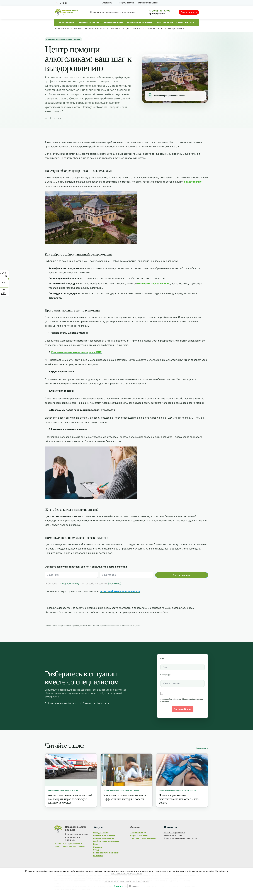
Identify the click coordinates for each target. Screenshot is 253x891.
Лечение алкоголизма (88, 22)
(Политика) (114, 583)
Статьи (77, 39)
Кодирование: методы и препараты (174, 790)
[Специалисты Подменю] (115, 3)
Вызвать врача (189, 12)
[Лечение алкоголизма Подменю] (100, 22)
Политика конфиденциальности (68, 843)
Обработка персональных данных (69, 846)
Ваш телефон (165, 675)
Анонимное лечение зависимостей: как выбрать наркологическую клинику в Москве (70, 798)
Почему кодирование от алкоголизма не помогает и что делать (179, 798)
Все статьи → (202, 748)
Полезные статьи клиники (148, 3)
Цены (158, 22)
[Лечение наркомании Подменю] (124, 22)
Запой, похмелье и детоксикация (117, 790)
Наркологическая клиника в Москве (74, 28)
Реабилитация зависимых (139, 22)
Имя (162, 658)
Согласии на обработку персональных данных (126, 881)
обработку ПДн (71, 583)
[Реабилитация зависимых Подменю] (153, 22)
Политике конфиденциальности (126, 874)
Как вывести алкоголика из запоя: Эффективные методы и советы (125, 797)
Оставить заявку (181, 575)
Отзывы (179, 22)
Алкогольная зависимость (109, 28)
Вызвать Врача (182, 709)
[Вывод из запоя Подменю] (75, 22)
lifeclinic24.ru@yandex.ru (174, 832)
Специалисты (107, 3)
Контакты (189, 22)
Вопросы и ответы (127, 3)
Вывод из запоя (66, 22)
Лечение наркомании (113, 22)
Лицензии (168, 22)
